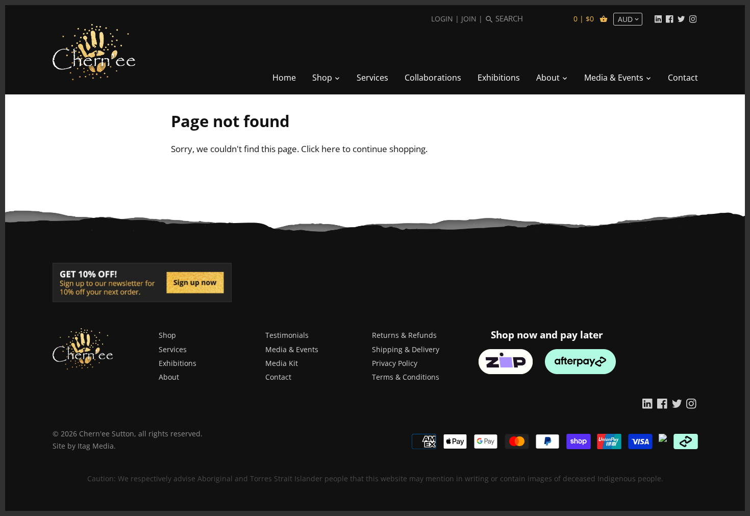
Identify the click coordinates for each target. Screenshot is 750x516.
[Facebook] (669, 18)
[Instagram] (692, 18)
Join (469, 18)
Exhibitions (177, 363)
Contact (278, 377)
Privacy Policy (394, 363)
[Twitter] (681, 18)
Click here (320, 149)
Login (442, 18)
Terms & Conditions (405, 377)
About (169, 377)
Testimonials (287, 335)
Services (173, 349)
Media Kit (281, 363)
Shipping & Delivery (405, 349)
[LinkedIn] (658, 18)
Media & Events (291, 349)
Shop (167, 335)
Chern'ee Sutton (106, 433)
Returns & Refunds (404, 335)
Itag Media (96, 446)
